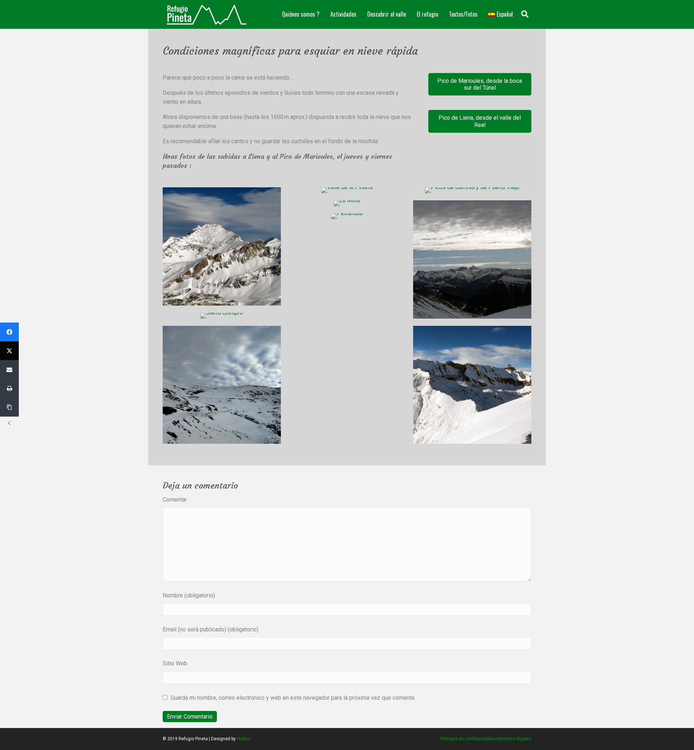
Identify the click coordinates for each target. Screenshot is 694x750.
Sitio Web (175, 663)
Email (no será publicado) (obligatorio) (210, 629)
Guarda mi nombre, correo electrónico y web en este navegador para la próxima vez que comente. (293, 697)
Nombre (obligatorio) (189, 595)
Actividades (343, 14)
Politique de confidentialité (466, 738)
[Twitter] (9, 350)
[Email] (9, 369)
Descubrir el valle (386, 14)
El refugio (427, 14)
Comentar (175, 499)
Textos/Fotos (463, 14)
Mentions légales (514, 738)
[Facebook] (9, 332)
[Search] (524, 14)
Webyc (243, 738)
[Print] (9, 388)
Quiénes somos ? (301, 14)
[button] (479, 84)
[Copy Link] (9, 407)
